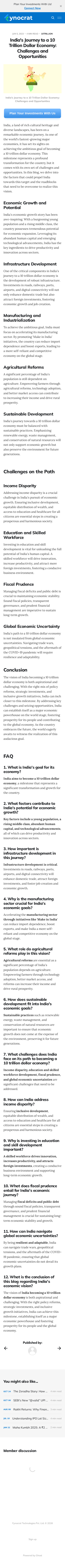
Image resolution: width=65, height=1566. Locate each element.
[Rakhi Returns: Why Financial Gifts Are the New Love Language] (32, 1409)
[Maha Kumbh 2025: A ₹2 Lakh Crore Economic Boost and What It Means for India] (32, 1427)
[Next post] (59, 1348)
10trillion (47, 33)
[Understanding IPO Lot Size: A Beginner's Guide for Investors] (32, 1418)
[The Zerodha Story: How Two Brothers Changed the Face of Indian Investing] (32, 1391)
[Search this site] (52, 17)
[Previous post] (5, 1348)
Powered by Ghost (32, 1555)
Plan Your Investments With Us (32, 113)
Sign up (33, 1539)
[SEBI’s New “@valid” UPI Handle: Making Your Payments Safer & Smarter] (32, 1400)
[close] (61, 6)
